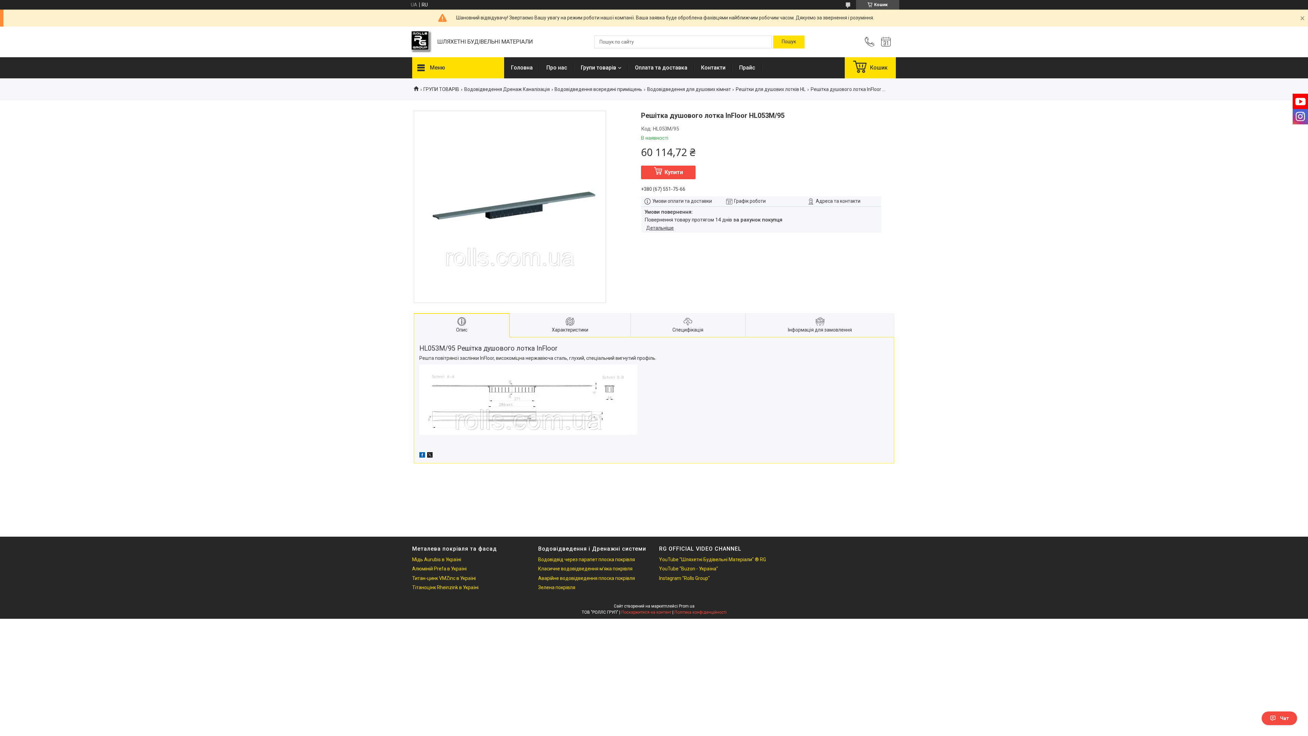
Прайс (747, 67)
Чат (1284, 718)
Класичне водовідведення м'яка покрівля (585, 568)
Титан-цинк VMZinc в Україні (444, 578)
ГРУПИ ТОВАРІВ (441, 89)
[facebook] (422, 456)
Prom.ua (687, 606)
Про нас (556, 67)
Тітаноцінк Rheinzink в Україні (445, 587)
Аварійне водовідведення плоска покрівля (586, 578)
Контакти (713, 67)
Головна (522, 67)
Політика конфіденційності (700, 612)
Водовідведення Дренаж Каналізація (507, 89)
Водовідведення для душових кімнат (689, 89)
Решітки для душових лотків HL (771, 89)
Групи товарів (598, 67)
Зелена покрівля (556, 587)
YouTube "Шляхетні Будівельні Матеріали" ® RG (712, 559)
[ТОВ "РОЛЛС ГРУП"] (421, 42)
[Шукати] (789, 41)
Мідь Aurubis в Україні (436, 559)
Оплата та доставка (661, 67)
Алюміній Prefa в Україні (439, 568)
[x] (430, 456)
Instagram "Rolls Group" (684, 578)
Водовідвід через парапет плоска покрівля (586, 559)
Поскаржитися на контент (646, 612)
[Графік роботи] (886, 42)
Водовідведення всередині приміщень (598, 89)
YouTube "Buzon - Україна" (688, 568)
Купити (674, 172)
